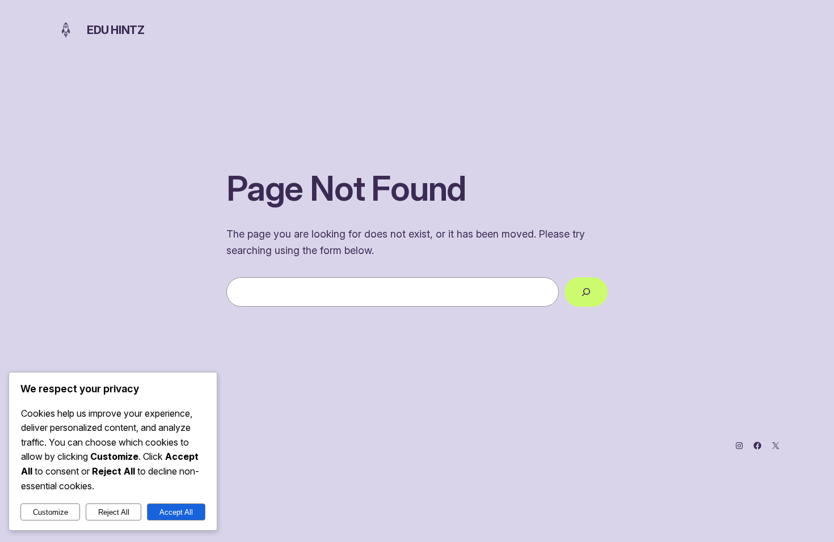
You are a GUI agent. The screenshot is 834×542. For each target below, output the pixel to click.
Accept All (176, 512)
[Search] (586, 292)
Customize (50, 512)
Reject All (113, 512)
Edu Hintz (115, 30)
